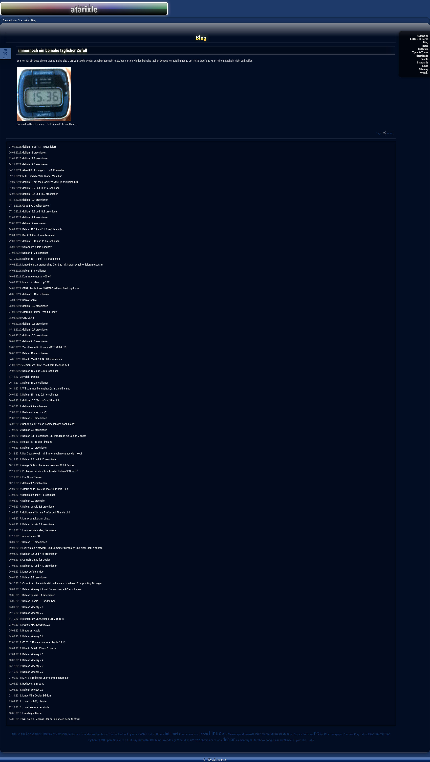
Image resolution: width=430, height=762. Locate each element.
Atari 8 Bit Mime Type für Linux (39, 312)
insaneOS (280, 740)
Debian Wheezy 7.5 (32, 654)
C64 (55, 734)
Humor (160, 734)
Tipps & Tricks (420, 52)
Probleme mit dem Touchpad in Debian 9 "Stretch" (50, 471)
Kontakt (424, 72)
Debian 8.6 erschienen (34, 542)
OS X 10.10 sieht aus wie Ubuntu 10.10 (43, 642)
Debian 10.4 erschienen (35, 353)
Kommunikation (188, 734)
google (270, 740)
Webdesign (170, 740)
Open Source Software (300, 734)
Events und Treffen (106, 734)
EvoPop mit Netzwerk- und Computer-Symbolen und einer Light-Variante (62, 548)
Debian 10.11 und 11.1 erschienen (41, 258)
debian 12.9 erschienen (35, 158)
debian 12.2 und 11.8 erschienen (40, 211)
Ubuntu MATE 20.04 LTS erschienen (42, 359)
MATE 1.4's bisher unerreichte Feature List (45, 677)
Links (425, 66)
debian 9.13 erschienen (35, 341)
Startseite (422, 35)
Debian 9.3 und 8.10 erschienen (39, 459)
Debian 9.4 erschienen (34, 447)
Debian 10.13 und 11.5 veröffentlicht (42, 229)
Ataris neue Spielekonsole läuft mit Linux (45, 489)
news (425, 45)
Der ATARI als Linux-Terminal (38, 235)
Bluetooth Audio (31, 630)
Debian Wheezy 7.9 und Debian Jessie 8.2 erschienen (51, 589)
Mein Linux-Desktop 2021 (36, 282)
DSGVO (62, 734)
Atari (390, 133)
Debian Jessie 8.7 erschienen (38, 524)
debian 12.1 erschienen (35, 217)
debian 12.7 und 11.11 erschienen (40, 188)
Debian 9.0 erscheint (33, 500)
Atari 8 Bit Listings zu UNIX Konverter (43, 170)
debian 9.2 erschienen (34, 483)
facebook (259, 740)
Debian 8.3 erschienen (34, 577)
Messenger (234, 734)
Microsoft (248, 734)
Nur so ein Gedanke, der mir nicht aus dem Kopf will (51, 719)
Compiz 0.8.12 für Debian (36, 559)
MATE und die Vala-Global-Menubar (42, 176)
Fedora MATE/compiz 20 (36, 624)
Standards (422, 62)
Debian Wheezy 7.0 (32, 689)
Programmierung (379, 734)
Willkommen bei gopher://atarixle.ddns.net (46, 388)
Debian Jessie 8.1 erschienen (38, 595)
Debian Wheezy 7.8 (32, 607)
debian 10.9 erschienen (35, 306)
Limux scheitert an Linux (36, 518)
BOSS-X (47, 734)
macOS (290, 740)
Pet (322, 734)
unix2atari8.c (29, 300)
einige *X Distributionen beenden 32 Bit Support (48, 465)
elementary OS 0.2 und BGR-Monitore (43, 618)
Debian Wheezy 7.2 (32, 671)
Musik (274, 734)
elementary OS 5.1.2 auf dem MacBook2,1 (45, 365)
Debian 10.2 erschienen (35, 382)
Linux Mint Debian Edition (36, 695)
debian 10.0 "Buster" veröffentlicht (41, 400)
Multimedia (262, 734)
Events (424, 59)
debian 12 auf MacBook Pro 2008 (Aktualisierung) (50, 182)
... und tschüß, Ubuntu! (34, 701)
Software (423, 49)
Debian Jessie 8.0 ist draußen (38, 601)
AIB (23, 734)
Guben (151, 734)
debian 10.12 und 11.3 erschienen (40, 241)
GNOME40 (28, 317)
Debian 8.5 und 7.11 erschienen (39, 553)
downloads (422, 55)
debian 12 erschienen (34, 223)
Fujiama (132, 734)
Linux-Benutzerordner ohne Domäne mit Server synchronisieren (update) (62, 264)
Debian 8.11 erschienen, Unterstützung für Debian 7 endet (54, 436)
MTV (224, 734)
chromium (207, 740)
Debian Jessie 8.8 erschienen (38, 506)
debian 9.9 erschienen (34, 406)
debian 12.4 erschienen (35, 199)
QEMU (101, 740)
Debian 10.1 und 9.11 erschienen (40, 394)
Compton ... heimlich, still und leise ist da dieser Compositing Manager (62, 583)
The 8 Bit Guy (129, 740)
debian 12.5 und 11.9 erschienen (40, 193)
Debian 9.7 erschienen (34, 429)
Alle (311, 740)
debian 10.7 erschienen (35, 329)
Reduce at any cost (33, 683)
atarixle (195, 740)
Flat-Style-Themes (32, 477)
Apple (30, 734)
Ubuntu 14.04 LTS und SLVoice (39, 648)
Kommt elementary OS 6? (36, 276)
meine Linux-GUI (31, 536)
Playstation (361, 734)
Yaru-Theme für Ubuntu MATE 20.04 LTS (44, 347)
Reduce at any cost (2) (34, 412)
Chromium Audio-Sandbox (37, 247)
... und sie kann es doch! (35, 707)
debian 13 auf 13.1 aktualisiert (39, 146)
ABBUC (16, 734)
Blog (425, 42)
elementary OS (244, 740)
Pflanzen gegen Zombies (338, 734)
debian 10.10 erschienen (35, 294)
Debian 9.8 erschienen (34, 418)
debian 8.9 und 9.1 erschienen (38, 494)
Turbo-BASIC (145, 740)
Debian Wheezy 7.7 (32, 613)
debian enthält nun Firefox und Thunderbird (46, 512)
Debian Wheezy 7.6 (32, 636)
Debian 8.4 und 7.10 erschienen (39, 565)
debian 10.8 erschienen (35, 323)
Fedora (122, 734)
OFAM (282, 734)
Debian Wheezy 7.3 (32, 666)
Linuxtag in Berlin (31, 713)
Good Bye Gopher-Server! (36, 205)
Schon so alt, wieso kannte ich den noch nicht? (48, 424)
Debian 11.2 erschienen (35, 252)
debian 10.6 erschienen (35, 335)
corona (218, 740)
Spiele (117, 740)
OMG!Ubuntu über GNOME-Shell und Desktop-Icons (50, 288)
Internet (171, 733)
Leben (203, 734)
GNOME (142, 734)
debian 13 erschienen (34, 152)
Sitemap (423, 69)
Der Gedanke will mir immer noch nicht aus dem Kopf (52, 453)
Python (92, 740)
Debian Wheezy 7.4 (32, 660)
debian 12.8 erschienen (35, 164)
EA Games (74, 734)
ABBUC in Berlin (419, 39)
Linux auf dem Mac (33, 571)
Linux (215, 733)
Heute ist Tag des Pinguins (37, 441)
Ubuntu (157, 740)
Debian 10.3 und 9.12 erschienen (40, 371)
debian (229, 739)
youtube (301, 740)
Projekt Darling (30, 376)
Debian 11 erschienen (34, 270)
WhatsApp (183, 740)
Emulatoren (87, 734)
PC (316, 733)
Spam (109, 740)
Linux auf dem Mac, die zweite (39, 530)
